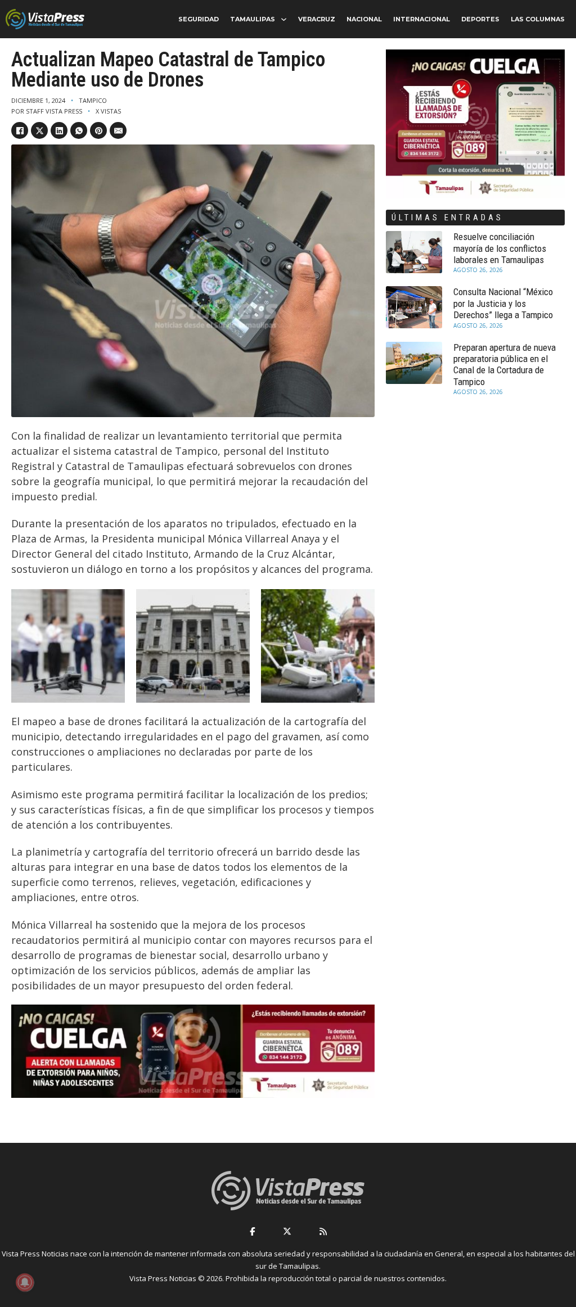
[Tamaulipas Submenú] (283, 19)
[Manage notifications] (25, 1282)
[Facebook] (19, 130)
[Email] (118, 130)
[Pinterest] (98, 130)
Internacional (421, 19)
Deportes (480, 19)
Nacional (364, 19)
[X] (39, 130)
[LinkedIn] (59, 130)
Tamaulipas (252, 19)
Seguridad (198, 19)
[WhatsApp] (78, 130)
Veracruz (316, 19)
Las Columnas (538, 19)
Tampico (93, 100)
